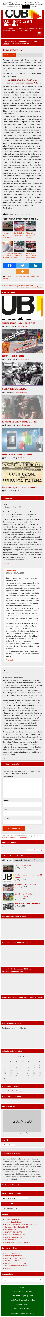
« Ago (4, 1081)
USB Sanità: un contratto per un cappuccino (8, 255)
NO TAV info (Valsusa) (13, 1237)
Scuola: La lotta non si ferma (19, 234)
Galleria (8, 1268)
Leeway (31, 1314)
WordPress (23, 1314)
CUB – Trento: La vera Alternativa (17, 22)
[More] (22, 271)
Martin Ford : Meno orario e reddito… (22, 1300)
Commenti (18, 860)
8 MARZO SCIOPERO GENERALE (14, 388)
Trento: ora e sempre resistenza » (30, 287)
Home (22, 1287)
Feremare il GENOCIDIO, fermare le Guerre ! (19, 421)
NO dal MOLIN (11, 1229)
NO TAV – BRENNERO (13, 1232)
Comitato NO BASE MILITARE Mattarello (21, 1224)
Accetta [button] (26, 7)
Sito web (6, 818)
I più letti (27, 860)
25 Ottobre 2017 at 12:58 (15, 573)
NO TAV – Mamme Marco (15, 1235)
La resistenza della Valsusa (16, 1266)
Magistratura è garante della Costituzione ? (19, 487)
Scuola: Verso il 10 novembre (23, 1291)
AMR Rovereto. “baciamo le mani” (19, 255)
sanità (32, 276)
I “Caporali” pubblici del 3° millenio (30, 235)
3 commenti (32, 55)
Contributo (21, 55)
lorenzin (19, 276)
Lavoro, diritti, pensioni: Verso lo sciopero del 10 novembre (31, 256)
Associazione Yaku (12, 1219)
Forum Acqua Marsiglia (14, 1256)
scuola (37, 276)
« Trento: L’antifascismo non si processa (17, 285)
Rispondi (6, 563)
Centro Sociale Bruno (13, 1222)
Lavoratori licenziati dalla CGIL (17, 1227)
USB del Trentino (11, 1240)
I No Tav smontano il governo (16, 1258)
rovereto (26, 276)
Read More (34, 7)
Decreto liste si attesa (23, 865)
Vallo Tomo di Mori (22, 1304)
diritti (13, 276)
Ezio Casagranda (22, 326)
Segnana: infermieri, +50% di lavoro (7, 235)
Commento (8, 776)
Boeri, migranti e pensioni (22, 1308)
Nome (6, 800)
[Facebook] (9, 265)
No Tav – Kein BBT (12, 1261)
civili (8, 276)
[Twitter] (22, 265)
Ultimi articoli (7, 860)
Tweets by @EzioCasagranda (13, 1091)
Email (6, 809)
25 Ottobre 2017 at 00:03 (12, 507)
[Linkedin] (35, 265)
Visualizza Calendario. (34, 850)
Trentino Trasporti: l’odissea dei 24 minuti (18, 322)
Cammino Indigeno (12, 1253)
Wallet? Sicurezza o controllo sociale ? (17, 454)
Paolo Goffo (11, 570)
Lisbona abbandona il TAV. (15, 1263)
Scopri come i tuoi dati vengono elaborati (21, 836)
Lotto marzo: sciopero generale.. (22, 1295)
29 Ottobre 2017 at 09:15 (12, 673)
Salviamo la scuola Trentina (13, 355)
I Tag (34, 860)
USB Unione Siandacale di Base (17, 1242)
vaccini (5, 279)
